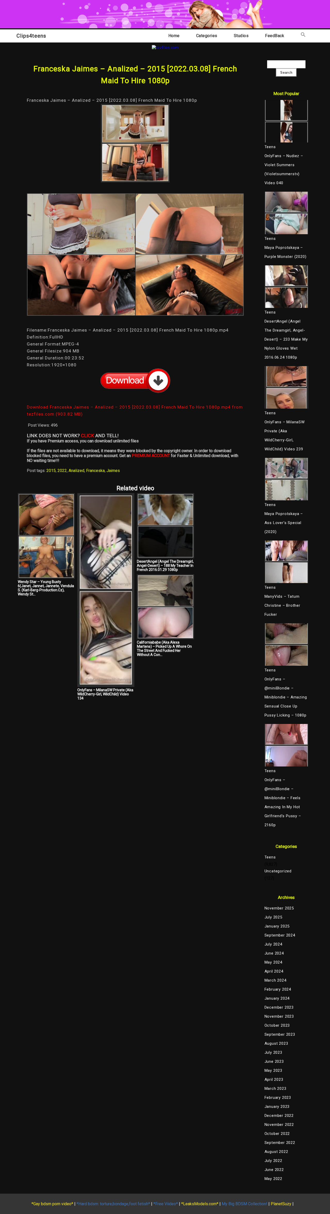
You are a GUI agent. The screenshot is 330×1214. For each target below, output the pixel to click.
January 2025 (277, 926)
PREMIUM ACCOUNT (151, 455)
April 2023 (274, 1079)
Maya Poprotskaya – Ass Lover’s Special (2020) (284, 522)
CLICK (87, 436)
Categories (206, 35)
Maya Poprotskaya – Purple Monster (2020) (286, 252)
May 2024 (273, 962)
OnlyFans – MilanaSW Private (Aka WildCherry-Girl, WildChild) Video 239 (285, 435)
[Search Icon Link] (303, 35)
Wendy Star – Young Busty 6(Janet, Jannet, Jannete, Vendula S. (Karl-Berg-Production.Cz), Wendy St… (46, 588)
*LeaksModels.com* (199, 1203)
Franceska (95, 470)
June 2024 (274, 953)
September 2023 (280, 1034)
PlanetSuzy (281, 1203)
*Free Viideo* (165, 1203)
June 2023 (274, 1061)
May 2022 (273, 1178)
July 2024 (273, 944)
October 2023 (277, 1025)
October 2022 (277, 1133)
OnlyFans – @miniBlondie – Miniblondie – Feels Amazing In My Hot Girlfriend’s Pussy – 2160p (283, 802)
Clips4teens (31, 36)
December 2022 (279, 1115)
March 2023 (275, 1088)
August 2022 (276, 1151)
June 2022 (274, 1169)
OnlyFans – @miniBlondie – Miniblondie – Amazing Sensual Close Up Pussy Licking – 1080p (286, 697)
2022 (62, 470)
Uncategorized (278, 871)
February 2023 (278, 1097)
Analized (76, 470)
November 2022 (279, 1124)
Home (174, 35)
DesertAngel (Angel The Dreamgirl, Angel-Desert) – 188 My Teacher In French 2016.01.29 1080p (165, 565)
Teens (270, 857)
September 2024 (280, 935)
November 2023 (279, 1016)
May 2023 (273, 1070)
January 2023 (277, 1106)
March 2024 (275, 980)
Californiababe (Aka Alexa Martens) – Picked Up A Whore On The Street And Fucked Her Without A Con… (164, 648)
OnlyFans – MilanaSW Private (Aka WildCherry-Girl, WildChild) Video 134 (105, 694)
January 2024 (277, 998)
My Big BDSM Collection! (244, 1203)
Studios (241, 35)
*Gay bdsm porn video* (52, 1203)
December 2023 (279, 1007)
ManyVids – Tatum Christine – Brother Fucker (282, 605)
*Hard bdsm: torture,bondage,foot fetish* (113, 1203)
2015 (51, 470)
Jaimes (113, 470)
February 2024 (278, 989)
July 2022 (273, 1160)
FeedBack (274, 35)
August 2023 (276, 1043)
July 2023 (273, 1052)
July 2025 (273, 917)
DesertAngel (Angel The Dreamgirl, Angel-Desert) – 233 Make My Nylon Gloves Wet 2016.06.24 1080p (286, 339)
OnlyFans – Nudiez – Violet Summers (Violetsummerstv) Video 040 (284, 169)
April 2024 (274, 971)
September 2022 (280, 1142)
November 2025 (279, 908)
